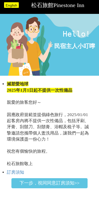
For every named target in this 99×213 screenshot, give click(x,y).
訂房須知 (15, 172)
